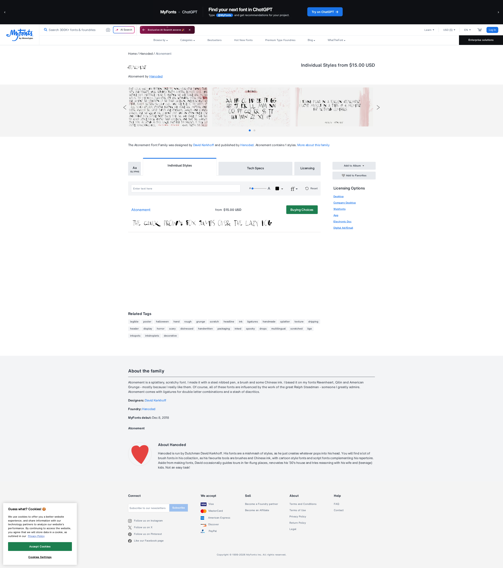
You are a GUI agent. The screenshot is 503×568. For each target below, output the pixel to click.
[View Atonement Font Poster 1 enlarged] (168, 107)
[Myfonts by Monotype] (19, 35)
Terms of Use (297, 510)
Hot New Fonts (243, 40)
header (134, 328)
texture (299, 321)
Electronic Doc (342, 221)
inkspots (135, 335)
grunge (200, 321)
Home (132, 53)
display (147, 328)
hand (176, 321)
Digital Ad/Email (343, 228)
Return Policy (297, 522)
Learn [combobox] (427, 30)
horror (160, 328)
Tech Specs (255, 168)
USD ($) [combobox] (448, 30)
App (335, 215)
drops (263, 328)
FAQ (336, 504)
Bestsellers (214, 40)
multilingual (278, 328)
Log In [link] (492, 29)
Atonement (141, 209)
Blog (310, 40)
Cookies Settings (40, 557)
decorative (170, 335)
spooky (250, 328)
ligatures (252, 321)
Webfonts (339, 209)
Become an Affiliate (257, 510)
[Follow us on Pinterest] (131, 534)
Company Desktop (344, 203)
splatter (285, 321)
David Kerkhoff (203, 145)
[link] (45, 30)
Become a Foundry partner (261, 504)
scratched (296, 328)
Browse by (159, 40)
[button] (5, 12)
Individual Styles (180, 165)
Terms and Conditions (303, 504)
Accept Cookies (39, 546)
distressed (186, 328)
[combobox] (88, 29)
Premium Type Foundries (280, 40)
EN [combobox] (466, 30)
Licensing (307, 168)
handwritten (205, 328)
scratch (214, 321)
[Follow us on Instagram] (131, 521)
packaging (224, 328)
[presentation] (124, 107)
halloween (162, 321)
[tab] (249, 130)
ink (240, 321)
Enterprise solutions (481, 40)
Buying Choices (301, 209)
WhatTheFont (335, 40)
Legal (292, 529)
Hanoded (146, 53)
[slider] (259, 188)
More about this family (313, 145)
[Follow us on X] (131, 527)
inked (238, 328)
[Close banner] (189, 30)
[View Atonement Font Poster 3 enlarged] (334, 107)
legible (134, 321)
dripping (313, 321)
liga (309, 328)
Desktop (338, 196)
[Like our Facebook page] (131, 541)
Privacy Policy (297, 516)
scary (172, 328)
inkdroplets (152, 335)
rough (188, 321)
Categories (186, 40)
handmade (269, 321)
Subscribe (178, 508)
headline (229, 321)
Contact (339, 510)
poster (147, 321)
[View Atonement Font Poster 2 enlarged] (251, 107)
